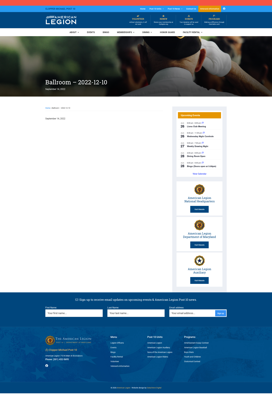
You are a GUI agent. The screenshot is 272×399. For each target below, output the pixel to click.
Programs (214, 21)
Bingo (113, 352)
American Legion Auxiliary (158, 347)
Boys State (189, 352)
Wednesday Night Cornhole (200, 136)
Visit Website (199, 209)
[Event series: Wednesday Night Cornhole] (204, 133)
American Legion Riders (157, 356)
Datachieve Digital (154, 387)
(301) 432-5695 (57, 359)
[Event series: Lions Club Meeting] (203, 123)
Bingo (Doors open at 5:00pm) (201, 166)
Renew (163, 21)
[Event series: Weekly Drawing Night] (203, 143)
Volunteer (138, 21)
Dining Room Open (196, 156)
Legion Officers (117, 342)
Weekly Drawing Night (197, 146)
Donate (189, 21)
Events (113, 347)
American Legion (154, 342)
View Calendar (199, 173)
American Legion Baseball (195, 347)
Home (47, 108)
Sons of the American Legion (159, 352)
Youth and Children (192, 356)
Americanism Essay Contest (196, 342)
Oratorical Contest (192, 361)
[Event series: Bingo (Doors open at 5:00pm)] (203, 163)
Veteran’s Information (119, 366)
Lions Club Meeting (196, 126)
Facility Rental (116, 356)
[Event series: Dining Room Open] (203, 153)
